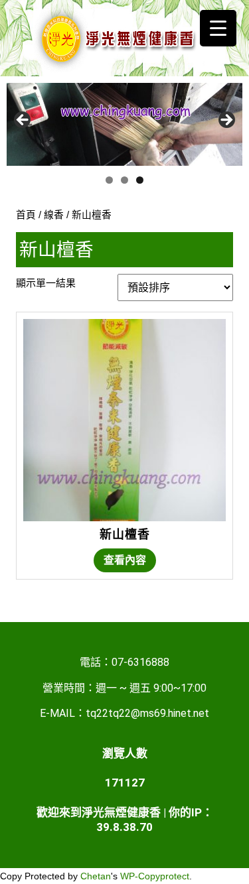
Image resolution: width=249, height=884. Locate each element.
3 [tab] (139, 180)
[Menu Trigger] (218, 28)
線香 (54, 215)
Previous (23, 121)
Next (226, 121)
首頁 (26, 215)
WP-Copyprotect (154, 876)
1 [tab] (109, 180)
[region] (124, 124)
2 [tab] (124, 180)
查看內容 (125, 560)
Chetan (95, 876)
